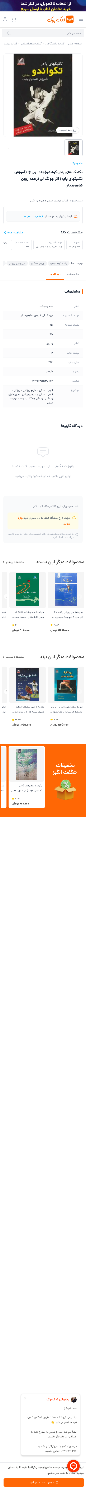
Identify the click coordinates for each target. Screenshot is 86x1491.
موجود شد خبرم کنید (41, 1482)
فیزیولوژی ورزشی (17, 263)
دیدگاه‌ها (55, 274)
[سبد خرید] (13, 19)
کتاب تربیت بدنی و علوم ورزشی (49, 201)
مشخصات (73, 274)
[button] (6, 596)
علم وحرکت (76, 163)
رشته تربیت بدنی (58, 263)
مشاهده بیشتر (15, 562)
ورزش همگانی (37, 263)
